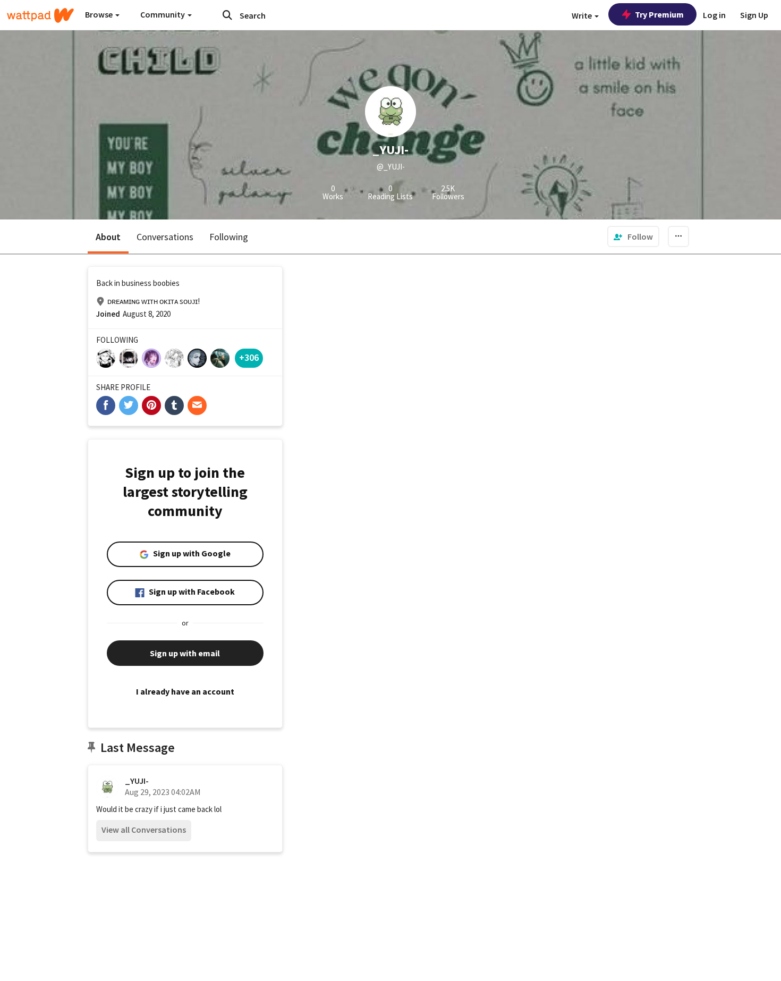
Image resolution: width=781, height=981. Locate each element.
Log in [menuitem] (714, 15)
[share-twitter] (128, 405)
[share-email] (197, 405)
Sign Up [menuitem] (754, 15)
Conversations (165, 237)
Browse (99, 14)
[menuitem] (633, 236)
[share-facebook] (105, 405)
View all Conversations (143, 829)
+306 (249, 357)
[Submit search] (227, 14)
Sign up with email (185, 653)
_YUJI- (137, 780)
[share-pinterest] (151, 405)
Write (582, 15)
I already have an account (185, 691)
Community (163, 14)
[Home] (40, 15)
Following (228, 237)
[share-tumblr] (174, 405)
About (108, 237)
